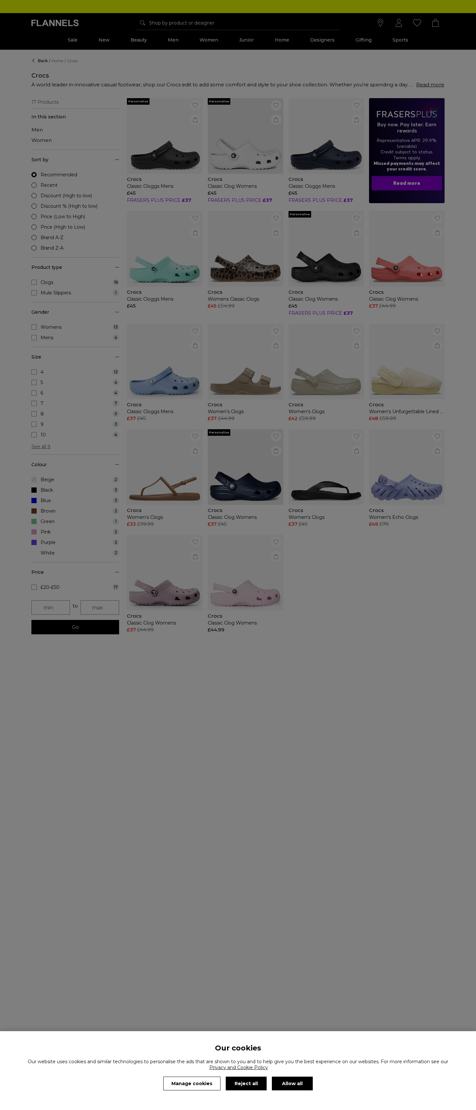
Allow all (292, 1083)
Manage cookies (191, 1083)
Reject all (246, 1083)
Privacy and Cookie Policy (238, 1067)
